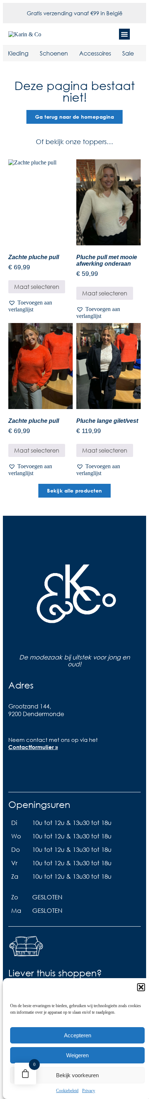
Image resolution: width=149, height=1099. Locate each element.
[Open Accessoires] (116, 53)
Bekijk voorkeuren (77, 1075)
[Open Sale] (138, 53)
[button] (141, 987)
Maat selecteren (36, 286)
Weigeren (77, 1055)
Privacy (88, 1090)
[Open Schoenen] (73, 53)
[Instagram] (40, 772)
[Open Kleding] (33, 53)
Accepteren (77, 1035)
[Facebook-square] (17, 772)
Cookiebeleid (67, 1090)
